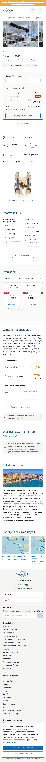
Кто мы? (6, 626)
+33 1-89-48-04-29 (24, 580)
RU (9, 600)
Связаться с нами (24, 588)
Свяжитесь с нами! (30, 309)
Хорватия (37, 18)
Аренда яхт (11, 18)
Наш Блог (7, 668)
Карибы (6, 694)
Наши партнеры (10, 636)
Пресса (6, 649)
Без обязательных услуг (16, 109)
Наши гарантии (9, 632)
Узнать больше (9, 742)
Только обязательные (23, 753)
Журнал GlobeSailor (11, 652)
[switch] (23, 123)
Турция (6, 691)
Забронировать (13, 304)
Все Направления (10, 704)
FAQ (4, 671)
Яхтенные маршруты (12, 710)
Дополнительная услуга (34, 101)
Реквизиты (7, 658)
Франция (7, 700)
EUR (9, 594)
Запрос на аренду (10, 713)
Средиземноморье (24, 18)
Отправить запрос (24, 115)
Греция (6, 684)
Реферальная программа (14, 639)
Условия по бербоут (11, 665)
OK (40, 615)
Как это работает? (10, 629)
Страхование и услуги (12, 642)
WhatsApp (24, 584)
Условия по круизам (11, 662)
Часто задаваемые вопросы (15, 645)
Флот (5, 707)
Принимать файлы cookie (23, 747)
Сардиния (7, 697)
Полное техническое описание (21, 200)
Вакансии (7, 655)
